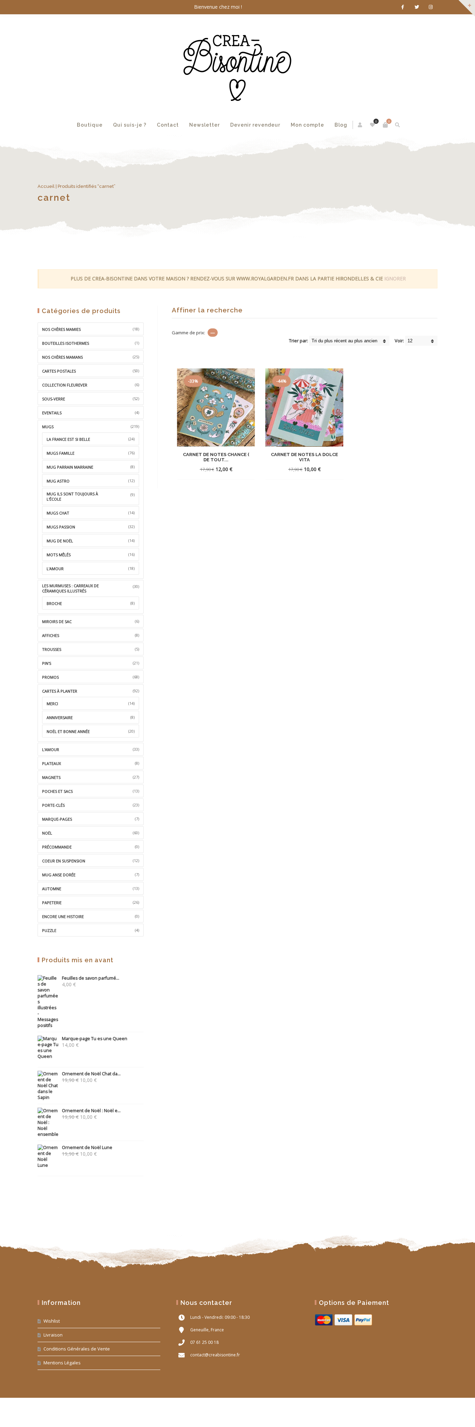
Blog (341, 125)
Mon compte (307, 125)
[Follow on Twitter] (417, 7)
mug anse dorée (58, 874)
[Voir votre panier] (385, 124)
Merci (52, 703)
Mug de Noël (60, 540)
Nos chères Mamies (61, 329)
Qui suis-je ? (129, 125)
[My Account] (360, 124)
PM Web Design (424, 1413)
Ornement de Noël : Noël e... (91, 1111)
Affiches (50, 635)
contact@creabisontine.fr (215, 1355)
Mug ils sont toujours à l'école (72, 496)
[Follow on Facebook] (403, 7)
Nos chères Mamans (62, 357)
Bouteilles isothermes (65, 343)
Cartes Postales (59, 371)
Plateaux (51, 763)
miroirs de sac (57, 621)
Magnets (51, 777)
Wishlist (51, 1321)
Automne (51, 888)
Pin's (46, 663)
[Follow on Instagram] (430, 7)
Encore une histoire (63, 916)
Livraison (53, 1335)
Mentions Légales (62, 1363)
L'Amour (50, 749)
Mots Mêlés (59, 554)
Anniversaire (60, 717)
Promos (50, 677)
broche (54, 603)
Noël (47, 833)
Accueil (46, 186)
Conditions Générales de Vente (76, 1349)
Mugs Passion (61, 526)
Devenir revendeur (255, 125)
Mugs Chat (58, 513)
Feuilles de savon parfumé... (90, 978)
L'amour (55, 568)
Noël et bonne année (68, 731)
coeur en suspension (63, 860)
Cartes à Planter (59, 691)
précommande (57, 847)
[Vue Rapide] (228, 469)
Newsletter (204, 125)
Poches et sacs (57, 791)
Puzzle (49, 930)
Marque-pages (57, 819)
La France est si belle (68, 439)
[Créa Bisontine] (237, 64)
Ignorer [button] (395, 278)
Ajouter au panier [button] (292, 469)
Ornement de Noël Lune (87, 1147)
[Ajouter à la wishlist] (240, 469)
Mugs (48, 426)
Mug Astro (58, 481)
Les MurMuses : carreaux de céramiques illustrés (70, 588)
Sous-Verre (53, 398)
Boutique (90, 125)
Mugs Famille (60, 453)
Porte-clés (53, 805)
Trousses (51, 649)
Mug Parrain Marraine (70, 467)
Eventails (52, 412)
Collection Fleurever (64, 385)
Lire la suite (203, 469)
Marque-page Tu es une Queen (94, 1039)
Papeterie (52, 902)
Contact (168, 125)
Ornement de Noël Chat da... (91, 1074)
